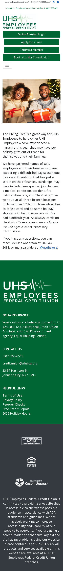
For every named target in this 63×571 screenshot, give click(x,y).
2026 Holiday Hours (16, 413)
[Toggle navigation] (7, 65)
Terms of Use (12, 395)
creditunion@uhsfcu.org (20, 363)
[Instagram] (54, 2)
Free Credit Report (16, 409)
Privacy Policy (12, 400)
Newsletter (10, 8)
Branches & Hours (23, 8)
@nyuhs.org (48, 247)
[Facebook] (57, 2)
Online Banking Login (31, 34)
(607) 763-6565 (13, 356)
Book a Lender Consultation (31, 57)
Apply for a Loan (31, 42)
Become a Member (31, 50)
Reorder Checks (14, 404)
